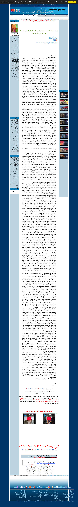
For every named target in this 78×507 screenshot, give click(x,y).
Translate (42, 393)
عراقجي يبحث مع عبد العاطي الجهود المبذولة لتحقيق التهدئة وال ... (15, 130)
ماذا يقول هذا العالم (14, 46)
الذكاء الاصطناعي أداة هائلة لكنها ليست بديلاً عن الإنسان (14, 71)
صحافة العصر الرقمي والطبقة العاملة (15, 57)
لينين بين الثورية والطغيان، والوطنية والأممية (15, 50)
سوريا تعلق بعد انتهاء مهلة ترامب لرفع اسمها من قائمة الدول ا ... (15, 120)
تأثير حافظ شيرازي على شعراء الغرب (14, 48)
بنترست (32, 450)
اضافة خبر (24, 491)
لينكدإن (38, 450)
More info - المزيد (37, 2)
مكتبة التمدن (56, 498)
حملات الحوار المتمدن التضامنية (37, 491)
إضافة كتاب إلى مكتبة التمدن (21, 493)
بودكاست (15, 487)
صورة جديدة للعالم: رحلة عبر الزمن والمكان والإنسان (15, 68)
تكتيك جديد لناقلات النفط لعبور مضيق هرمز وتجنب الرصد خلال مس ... (14, 124)
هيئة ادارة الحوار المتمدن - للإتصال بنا (68, 493)
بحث (46, 467)
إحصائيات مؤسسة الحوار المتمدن (68, 494)
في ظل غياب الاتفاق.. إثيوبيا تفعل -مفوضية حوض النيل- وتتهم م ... (15, 127)
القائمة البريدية (39, 495)
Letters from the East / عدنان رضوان (14, 172)
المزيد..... (66, 162)
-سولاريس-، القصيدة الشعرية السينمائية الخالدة (15, 61)
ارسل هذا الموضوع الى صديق (37, 466)
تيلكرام (35, 450)
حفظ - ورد (28, 466)
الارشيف (40, 492)
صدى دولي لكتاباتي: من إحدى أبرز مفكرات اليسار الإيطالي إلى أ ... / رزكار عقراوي (14, 183)
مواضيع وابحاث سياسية (57, 19)
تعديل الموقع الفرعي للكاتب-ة (21, 496)
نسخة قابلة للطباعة (48, 466)
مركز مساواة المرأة (55, 491)
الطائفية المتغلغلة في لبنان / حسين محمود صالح (15, 179)
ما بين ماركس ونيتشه (14, 40)
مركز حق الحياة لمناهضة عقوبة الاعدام (51, 494)
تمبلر (30, 450)
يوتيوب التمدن (56, 497)
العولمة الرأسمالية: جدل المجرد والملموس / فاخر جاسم (14, 174)
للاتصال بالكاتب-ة (30, 467)
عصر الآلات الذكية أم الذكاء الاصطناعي (15, 59)
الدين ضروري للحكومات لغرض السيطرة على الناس (14, 76)
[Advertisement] (63, 37)
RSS (44, 450)
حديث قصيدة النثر (15, 73)
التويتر (50, 450)
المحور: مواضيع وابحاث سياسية (50, 43)
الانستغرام (41, 450)
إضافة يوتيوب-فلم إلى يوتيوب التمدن (20, 492)
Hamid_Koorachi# (34, 388)
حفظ (49, 467)
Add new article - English (21, 494)
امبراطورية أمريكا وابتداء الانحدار (15, 37)
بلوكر (28, 450)
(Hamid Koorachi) (53, 38)
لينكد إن (41, 487)
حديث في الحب (15, 78)
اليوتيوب (46, 450)
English (40, 497)
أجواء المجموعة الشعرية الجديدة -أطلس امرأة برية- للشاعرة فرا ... (14, 42)
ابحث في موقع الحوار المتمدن (21, 497)
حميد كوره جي (50, 19)
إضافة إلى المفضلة (38, 467)
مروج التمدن (40, 494)
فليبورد (25, 450)
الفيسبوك (53, 450)
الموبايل (22, 450)
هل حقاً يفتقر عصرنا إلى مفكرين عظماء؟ (14, 39)
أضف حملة (24, 495)
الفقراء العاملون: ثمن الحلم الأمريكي (15, 64)
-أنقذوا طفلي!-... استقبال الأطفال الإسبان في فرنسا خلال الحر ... (14, 140)
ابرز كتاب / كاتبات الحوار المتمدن (68, 496)
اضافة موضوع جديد (22, 490)
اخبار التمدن (40, 490)
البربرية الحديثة (15, 74)
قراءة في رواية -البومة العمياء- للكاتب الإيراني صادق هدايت (15, 54)
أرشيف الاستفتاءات (39, 493)
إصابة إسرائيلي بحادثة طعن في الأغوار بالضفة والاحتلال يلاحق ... (15, 147)
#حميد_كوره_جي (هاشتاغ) (48, 388)
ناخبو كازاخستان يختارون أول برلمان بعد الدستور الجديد (15, 143)
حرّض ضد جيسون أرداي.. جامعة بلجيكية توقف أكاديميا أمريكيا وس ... (14, 151)
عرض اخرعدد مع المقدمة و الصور (68, 492)
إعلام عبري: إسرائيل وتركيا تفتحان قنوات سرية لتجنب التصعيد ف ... (15, 134)
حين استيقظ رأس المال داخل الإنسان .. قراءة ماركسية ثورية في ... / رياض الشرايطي (14, 159)
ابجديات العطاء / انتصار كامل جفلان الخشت (14, 162)
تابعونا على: (56, 450)
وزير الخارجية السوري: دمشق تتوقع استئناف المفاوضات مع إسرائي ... (14, 137)
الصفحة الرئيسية (65, 19)
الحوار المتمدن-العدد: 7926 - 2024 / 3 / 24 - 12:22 (46, 42)
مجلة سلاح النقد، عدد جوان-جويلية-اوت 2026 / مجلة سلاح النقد (14, 164)
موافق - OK (72, 1)
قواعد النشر (72, 495)
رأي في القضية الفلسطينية (16, 45)
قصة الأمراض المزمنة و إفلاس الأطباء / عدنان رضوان (14, 169)
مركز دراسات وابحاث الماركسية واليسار (51, 490)
